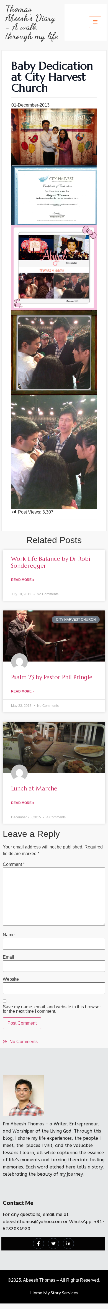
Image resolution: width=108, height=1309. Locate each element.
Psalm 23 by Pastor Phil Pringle (51, 677)
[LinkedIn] (68, 1243)
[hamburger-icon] (95, 22)
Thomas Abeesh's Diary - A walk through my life (32, 22)
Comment (14, 864)
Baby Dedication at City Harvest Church (52, 77)
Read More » (22, 580)
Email (8, 957)
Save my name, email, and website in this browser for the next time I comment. (52, 1009)
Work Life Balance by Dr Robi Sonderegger (50, 562)
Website (11, 979)
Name (9, 935)
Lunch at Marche (34, 788)
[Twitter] (53, 1243)
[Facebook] (38, 1243)
